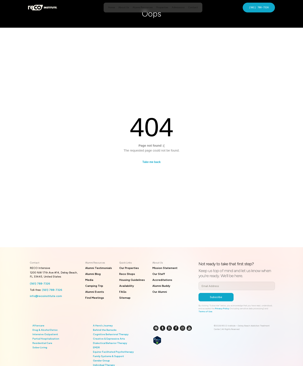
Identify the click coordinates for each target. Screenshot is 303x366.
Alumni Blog (93, 274)
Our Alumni (159, 291)
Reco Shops (127, 274)
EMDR (96, 347)
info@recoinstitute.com (46, 296)
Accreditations (162, 280)
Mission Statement (164, 268)
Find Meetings (94, 297)
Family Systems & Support (108, 356)
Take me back (151, 161)
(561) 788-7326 (259, 7)
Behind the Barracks (104, 330)
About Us (123, 7)
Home (111, 7)
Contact (193, 7)
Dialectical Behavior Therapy (110, 343)
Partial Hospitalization (45, 338)
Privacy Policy (222, 308)
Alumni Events (94, 291)
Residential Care (42, 343)
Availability (126, 286)
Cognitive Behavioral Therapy (111, 334)
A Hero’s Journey (103, 325)
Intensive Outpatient (45, 334)
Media (89, 280)
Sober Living (39, 347)
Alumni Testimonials (98, 268)
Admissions (178, 7)
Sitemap (124, 297)
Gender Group (101, 360)
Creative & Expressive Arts (109, 338)
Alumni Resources (143, 7)
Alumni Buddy (161, 286)
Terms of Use (205, 311)
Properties (162, 7)
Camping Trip (94, 286)
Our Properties (129, 268)
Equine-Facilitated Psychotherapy (113, 351)
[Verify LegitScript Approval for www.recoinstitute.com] (157, 340)
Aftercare (38, 325)
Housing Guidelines (132, 280)
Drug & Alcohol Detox (45, 330)
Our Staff (158, 274)
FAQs (122, 291)
